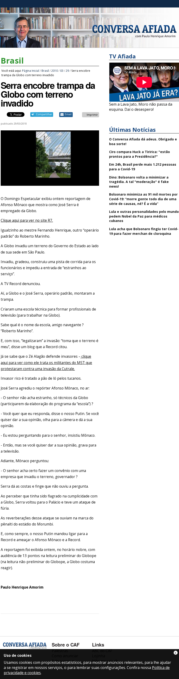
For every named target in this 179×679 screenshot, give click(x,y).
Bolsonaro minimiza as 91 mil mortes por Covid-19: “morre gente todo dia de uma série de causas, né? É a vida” (143, 199)
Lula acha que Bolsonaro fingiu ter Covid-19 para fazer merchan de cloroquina (143, 231)
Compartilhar (44, 114)
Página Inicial (30, 71)
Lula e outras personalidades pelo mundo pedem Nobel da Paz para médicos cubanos (144, 216)
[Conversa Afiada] (89, 45)
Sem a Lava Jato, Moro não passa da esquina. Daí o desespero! (140, 107)
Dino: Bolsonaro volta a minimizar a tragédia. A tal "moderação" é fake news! (139, 182)
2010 (54, 71)
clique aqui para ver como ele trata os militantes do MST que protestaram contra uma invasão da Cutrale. (46, 362)
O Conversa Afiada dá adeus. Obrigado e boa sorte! (143, 141)
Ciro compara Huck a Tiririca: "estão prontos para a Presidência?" (139, 154)
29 (67, 71)
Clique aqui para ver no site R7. (27, 220)
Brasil (12, 60)
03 (61, 71)
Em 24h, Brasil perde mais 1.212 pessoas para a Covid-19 (142, 166)
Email (68, 114)
